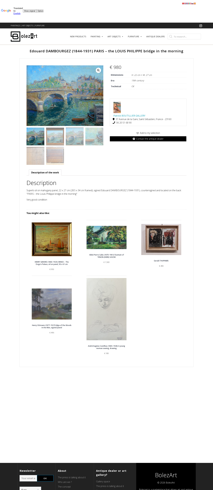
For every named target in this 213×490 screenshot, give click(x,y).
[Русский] (192, 3)
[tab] (45, 172)
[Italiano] (190, 3)
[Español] (195, 3)
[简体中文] (183, 3)
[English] (185, 3)
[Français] (188, 3)
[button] (148, 133)
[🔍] (98, 70)
